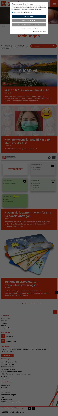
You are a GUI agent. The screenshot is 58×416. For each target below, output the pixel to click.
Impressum (36, 31)
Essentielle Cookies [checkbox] (18, 12)
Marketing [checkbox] (29, 12)
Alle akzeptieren (29, 16)
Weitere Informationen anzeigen (28, 28)
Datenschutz (43, 31)
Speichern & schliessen (29, 20)
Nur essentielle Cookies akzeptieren (29, 25)
